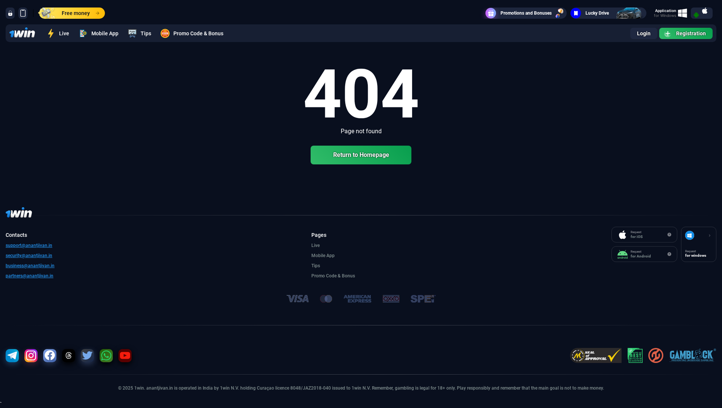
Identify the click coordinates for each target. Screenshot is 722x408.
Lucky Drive (597, 13)
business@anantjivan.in (30, 265)
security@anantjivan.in (29, 255)
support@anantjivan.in (29, 245)
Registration (691, 33)
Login (644, 33)
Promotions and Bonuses (526, 13)
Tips (146, 33)
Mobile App (104, 33)
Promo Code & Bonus (198, 33)
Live (64, 33)
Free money (76, 13)
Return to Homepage (361, 154)
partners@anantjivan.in (29, 276)
